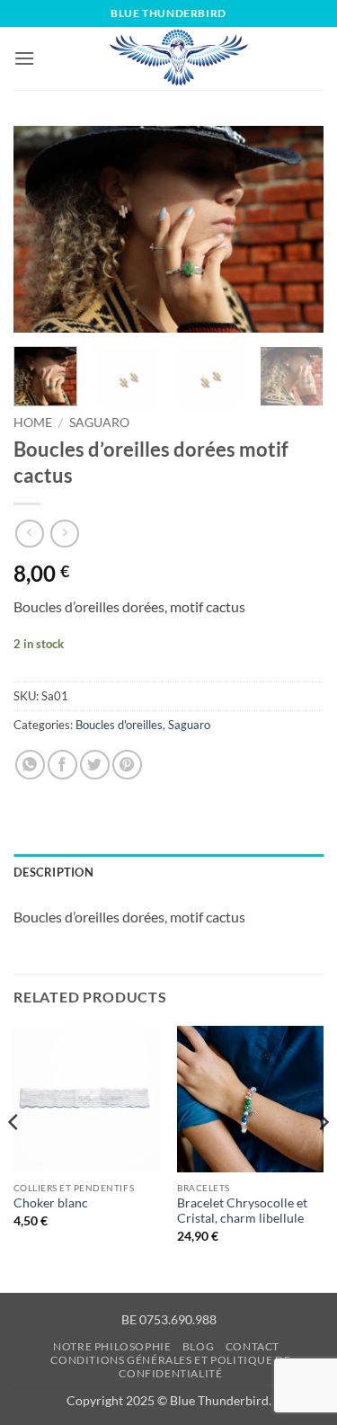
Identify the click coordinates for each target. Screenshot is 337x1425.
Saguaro (99, 422)
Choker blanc (50, 1203)
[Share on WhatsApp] (30, 764)
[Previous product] (64, 534)
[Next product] (29, 534)
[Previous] (42, 229)
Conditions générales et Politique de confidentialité (170, 1366)
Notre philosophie (112, 1346)
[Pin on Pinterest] (127, 764)
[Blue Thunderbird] (179, 58)
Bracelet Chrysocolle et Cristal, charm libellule (242, 1211)
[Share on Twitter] (95, 764)
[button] (24, 58)
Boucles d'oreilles (119, 724)
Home (32, 422)
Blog (198, 1346)
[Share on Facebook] (62, 764)
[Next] (295, 229)
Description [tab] (53, 872)
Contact (252, 1346)
